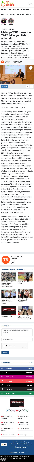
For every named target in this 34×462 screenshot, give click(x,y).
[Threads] (23, 410)
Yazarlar (26, 10)
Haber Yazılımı (14, 452)
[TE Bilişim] (5, 259)
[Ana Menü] (31, 3)
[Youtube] (17, 410)
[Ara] (29, 3)
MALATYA (4, 14)
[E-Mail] (12, 262)
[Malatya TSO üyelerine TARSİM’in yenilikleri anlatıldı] (17, 74)
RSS (4, 445)
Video (17, 10)
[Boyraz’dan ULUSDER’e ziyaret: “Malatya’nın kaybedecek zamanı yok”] (25, 310)
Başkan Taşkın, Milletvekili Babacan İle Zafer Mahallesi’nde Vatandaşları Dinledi (8, 284)
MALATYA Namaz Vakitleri (7, 423)
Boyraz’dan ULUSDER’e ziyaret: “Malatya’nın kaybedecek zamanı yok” (24, 317)
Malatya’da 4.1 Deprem (7, 316)
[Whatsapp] (26, 410)
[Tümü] (32, 362)
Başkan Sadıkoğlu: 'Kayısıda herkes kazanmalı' (23, 300)
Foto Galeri (7, 10)
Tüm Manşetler (24, 428)
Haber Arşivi (23, 435)
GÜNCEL (28, 14)
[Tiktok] (20, 410)
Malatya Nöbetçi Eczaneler (7, 417)
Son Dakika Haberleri (9, 435)
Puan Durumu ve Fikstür (7, 429)
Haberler (4, 29)
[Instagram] (13, 410)
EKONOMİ (20, 14)
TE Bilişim (14, 258)
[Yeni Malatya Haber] (7, 3)
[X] (10, 410)
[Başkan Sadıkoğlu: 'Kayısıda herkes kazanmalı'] (25, 293)
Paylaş (5, 86)
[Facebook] (7, 410)
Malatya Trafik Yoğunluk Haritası (23, 423)
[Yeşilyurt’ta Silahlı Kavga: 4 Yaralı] (25, 276)
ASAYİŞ (12, 14)
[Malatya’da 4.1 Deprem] (8, 310)
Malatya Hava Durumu (23, 417)
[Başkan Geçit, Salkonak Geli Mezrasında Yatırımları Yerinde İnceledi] (8, 293)
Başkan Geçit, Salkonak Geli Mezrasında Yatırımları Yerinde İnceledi (7, 301)
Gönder (5, 352)
